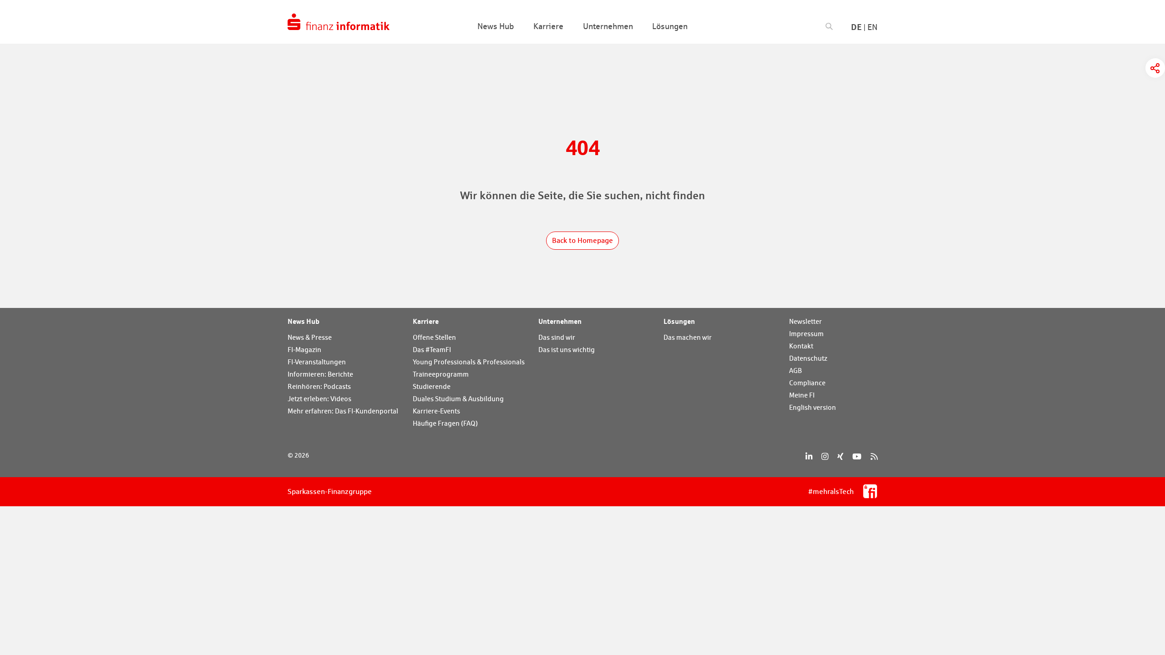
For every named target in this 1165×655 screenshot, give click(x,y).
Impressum (806, 334)
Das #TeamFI (432, 349)
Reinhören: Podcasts (319, 386)
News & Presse (310, 337)
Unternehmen (560, 321)
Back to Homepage (582, 240)
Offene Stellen (434, 337)
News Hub (303, 321)
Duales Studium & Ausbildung (458, 399)
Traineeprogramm (441, 374)
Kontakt (801, 346)
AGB (795, 370)
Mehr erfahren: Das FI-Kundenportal (343, 411)
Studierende (432, 386)
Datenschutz (808, 358)
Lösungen (679, 321)
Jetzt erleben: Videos (319, 399)
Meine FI (802, 395)
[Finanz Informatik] (339, 22)
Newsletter (805, 321)
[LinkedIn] (808, 456)
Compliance (807, 383)
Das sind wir (556, 337)
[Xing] (840, 456)
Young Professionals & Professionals (469, 362)
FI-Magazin (304, 349)
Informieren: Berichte (320, 374)
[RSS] (874, 456)
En (872, 27)
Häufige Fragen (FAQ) (445, 423)
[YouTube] (856, 456)
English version (812, 407)
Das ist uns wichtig (566, 349)
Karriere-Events (436, 411)
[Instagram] (824, 456)
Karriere (426, 321)
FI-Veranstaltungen (317, 362)
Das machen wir (688, 337)
